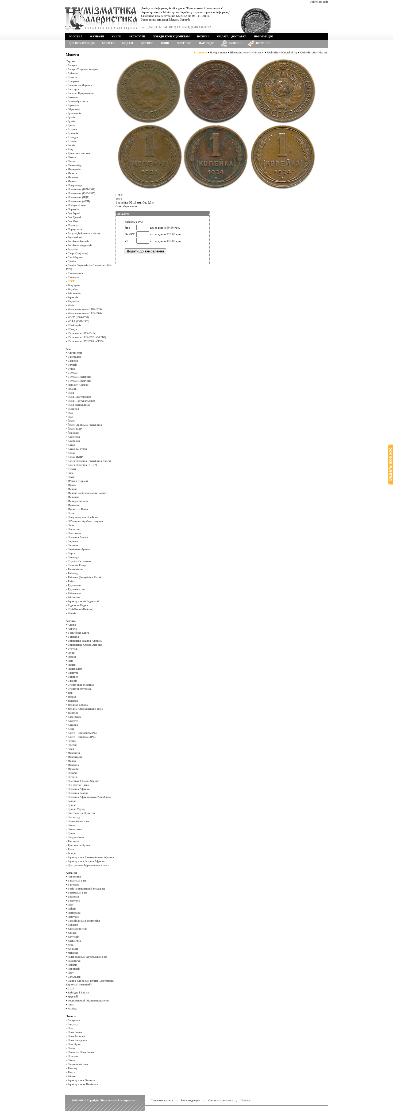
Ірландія (73, 133)
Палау (71, 1048)
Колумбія (73, 936)
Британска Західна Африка (85, 640)
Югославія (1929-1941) (81, 333)
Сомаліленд (75, 829)
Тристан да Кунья (79, 845)
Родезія (72, 801)
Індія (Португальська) (81, 400)
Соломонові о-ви (78, 1064)
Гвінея (71, 664)
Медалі (127, 43)
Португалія (75, 229)
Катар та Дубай (77, 448)
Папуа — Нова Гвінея (81, 1052)
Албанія (73, 73)
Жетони (147, 43)
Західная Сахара (78, 704)
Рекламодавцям (190, 1100)
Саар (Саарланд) (78, 253)
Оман (71, 525)
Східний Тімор (77, 565)
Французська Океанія (81, 1080)
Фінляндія (74, 293)
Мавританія (75, 756)
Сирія (71, 553)
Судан (71, 833)
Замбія (72, 696)
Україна (73, 289)
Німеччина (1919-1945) (81, 193)
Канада (72, 932)
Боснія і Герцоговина (81, 93)
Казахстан (74, 436)
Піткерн (73, 1056)
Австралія (74, 1020)
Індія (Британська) (79, 396)
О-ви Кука (74, 1044)
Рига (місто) (75, 237)
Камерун (73, 720)
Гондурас (73, 916)
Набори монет (218, 52)
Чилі (71, 1004)
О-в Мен (73, 221)
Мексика (73, 952)
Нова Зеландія (76, 1036)
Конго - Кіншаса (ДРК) (81, 736)
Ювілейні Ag (289, 52)
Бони (165, 43)
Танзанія (73, 841)
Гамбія (72, 656)
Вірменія (73, 105)
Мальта (72, 173)
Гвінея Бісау (75, 668)
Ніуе (70, 1028)
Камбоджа (74, 440)
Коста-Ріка (74, 940)
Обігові (256, 52)
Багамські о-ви (77, 880)
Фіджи (72, 1076)
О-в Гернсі (74, 213)
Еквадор (73, 924)
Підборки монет (240, 52)
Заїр (70, 692)
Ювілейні (273, 52)
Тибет (71, 581)
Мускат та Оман (78, 509)
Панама (72, 964)
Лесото (72, 740)
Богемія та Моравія (80, 85)
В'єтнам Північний (79, 380)
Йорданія (73, 432)
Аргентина (74, 876)
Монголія (73, 505)
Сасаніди (73, 545)
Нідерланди (75, 185)
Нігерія (72, 776)
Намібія (72, 772)
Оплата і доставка (231, 36)
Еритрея (73, 676)
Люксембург (75, 165)
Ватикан (73, 97)
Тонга (71, 1072)
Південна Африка (79, 789)
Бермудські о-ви (77, 892)
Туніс (71, 849)
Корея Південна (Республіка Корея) (89, 460)
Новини (203, 36)
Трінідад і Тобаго (78, 992)
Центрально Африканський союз (88, 865)
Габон (71, 652)
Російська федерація (80, 245)
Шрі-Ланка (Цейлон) (80, 609)
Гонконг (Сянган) (78, 384)
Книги (116, 36)
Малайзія (73, 497)
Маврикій (74, 752)
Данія (71, 125)
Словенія (73, 277)
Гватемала (74, 912)
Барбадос (73, 884)
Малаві (72, 760)
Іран (70, 416)
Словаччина (75, 273)
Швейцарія (74, 325)
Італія (71, 145)
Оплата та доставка (220, 1100)
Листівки (184, 43)
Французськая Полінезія (83, 1084)
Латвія (72, 157)
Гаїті (70, 904)
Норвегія (73, 209)
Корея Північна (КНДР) (82, 464)
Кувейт (72, 468)
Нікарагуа (74, 960)
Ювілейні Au (308, 52)
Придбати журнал (162, 1100)
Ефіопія (72, 680)
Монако (72, 181)
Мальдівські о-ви (78, 501)
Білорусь (73, 81)
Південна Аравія (78, 537)
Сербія (72, 261)
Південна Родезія (78, 793)
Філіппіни (74, 597)
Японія (72, 613)
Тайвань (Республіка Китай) (85, 577)
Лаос (70, 472)
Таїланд (73, 573)
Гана (70, 660)
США (71, 988)
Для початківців (82, 43)
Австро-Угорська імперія (83, 69)
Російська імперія (78, 241)
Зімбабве (73, 712)
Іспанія (72, 141)
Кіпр (71, 149)
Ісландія (73, 137)
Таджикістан (75, 569)
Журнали (97, 36)
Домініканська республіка (84, 920)
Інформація (263, 36)
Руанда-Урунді (76, 809)
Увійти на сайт (319, 1)
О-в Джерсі (74, 217)
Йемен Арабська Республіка (85, 424)
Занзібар (73, 700)
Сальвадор (74, 976)
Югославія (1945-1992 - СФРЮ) (87, 337)
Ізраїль (72, 388)
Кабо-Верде (74, 716)
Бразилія (73, 896)
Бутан (71, 368)
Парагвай (74, 968)
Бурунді (73, 648)
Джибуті (73, 672)
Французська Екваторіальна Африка (91, 857)
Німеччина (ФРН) (79, 201)
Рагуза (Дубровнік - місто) (84, 233)
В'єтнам (73, 372)
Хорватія (73, 301)
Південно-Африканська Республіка (89, 797)
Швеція (72, 329)
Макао (72, 485)
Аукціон (235, 43)
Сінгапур (73, 557)
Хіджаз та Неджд (78, 605)
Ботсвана (73, 636)
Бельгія (72, 77)
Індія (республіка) (79, 404)
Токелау (73, 1068)
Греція (71, 117)
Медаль (323, 52)
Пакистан (74, 529)
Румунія (73, 249)
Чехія (71, 305)
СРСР (71, 281)
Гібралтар (74, 109)
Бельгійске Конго (78, 632)
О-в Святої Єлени (78, 784)
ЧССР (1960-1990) (78, 317)
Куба (71, 944)
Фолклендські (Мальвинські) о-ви (88, 1000)
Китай (71, 452)
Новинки (263, 43)
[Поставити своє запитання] (390, 483)
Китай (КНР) (75, 456)
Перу (71, 972)
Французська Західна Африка (86, 861)
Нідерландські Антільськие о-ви (87, 956)
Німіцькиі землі (77, 205)
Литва (71, 161)
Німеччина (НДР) (78, 197)
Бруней (72, 364)
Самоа (71, 1060)
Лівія (71, 748)
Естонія (72, 129)
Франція (73, 297)
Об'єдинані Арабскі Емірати (85, 521)
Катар (71, 444)
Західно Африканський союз (85, 708)
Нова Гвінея (75, 1032)
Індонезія (73, 408)
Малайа (72, 489)
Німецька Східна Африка (83, 780)
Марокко (73, 764)
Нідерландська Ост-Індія (83, 517)
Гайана (72, 908)
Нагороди (206, 43)
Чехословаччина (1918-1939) (85, 309)
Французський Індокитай (83, 601)
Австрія (72, 65)
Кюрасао (73, 948)
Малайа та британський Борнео (87, 493)
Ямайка (72, 1008)
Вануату (73, 1024)
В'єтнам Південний (79, 376)
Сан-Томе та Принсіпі (81, 813)
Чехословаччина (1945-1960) (85, 313)
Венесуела (74, 900)
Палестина (74, 533)
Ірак (70, 412)
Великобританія (78, 101)
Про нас (246, 1100)
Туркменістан (76, 589)
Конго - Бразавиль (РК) (82, 732)
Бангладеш (74, 356)
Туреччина (74, 585)
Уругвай (73, 996)
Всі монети (200, 52)
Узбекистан (74, 593)
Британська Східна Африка (85, 644)
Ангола (72, 628)
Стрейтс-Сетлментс (79, 561)
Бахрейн (73, 360)
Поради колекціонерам (171, 36)
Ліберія (72, 744)
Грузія (71, 121)
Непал (71, 513)
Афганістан (75, 352)
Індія (71, 392)
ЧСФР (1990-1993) (78, 321)
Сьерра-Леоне (76, 837)
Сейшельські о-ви (78, 821)
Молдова (73, 177)
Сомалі (72, 825)
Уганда (72, 853)
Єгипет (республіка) (80, 688)
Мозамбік (73, 768)
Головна (75, 36)
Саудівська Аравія (79, 549)
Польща (73, 225)
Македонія (74, 169)
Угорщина (74, 285)
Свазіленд (74, 817)
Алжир (72, 624)
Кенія (71, 728)
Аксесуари (137, 36)
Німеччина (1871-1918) (81, 189)
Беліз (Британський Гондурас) (86, 888)
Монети (108, 43)
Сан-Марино (75, 257)
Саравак (73, 541)
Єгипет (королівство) (81, 684)
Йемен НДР (75, 428)
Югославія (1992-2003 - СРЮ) (85, 341)
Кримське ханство (79, 153)
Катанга (73, 724)
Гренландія (74, 113)
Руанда (72, 805)
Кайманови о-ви (77, 928)
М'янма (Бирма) (78, 481)
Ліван (71, 476)
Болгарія (73, 89)
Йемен (71, 420)
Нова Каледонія (77, 1040)
